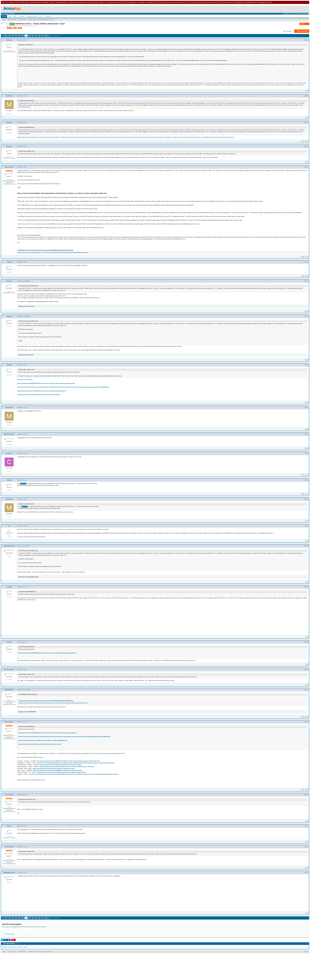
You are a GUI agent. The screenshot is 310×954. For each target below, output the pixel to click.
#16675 (306, 872)
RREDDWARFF (9, 689)
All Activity (22, 16)
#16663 (306, 480)
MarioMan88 (9, 96)
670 (36, 35)
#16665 (306, 525)
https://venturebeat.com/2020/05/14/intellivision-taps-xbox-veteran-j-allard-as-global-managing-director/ (46, 383)
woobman (9, 262)
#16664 (306, 499)
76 (307, 23)
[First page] (2, 36)
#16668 (306, 642)
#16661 (306, 434)
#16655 (306, 167)
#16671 (306, 721)
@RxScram (23, 483)
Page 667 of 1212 (55, 35)
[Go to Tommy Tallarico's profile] (5, 23)
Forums (301, 13)
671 (39, 35)
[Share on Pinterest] (14, 940)
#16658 (306, 316)
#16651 (306, 40)
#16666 (306, 546)
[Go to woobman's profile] (9, 266)
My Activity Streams (32, 16)
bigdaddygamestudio (9, 546)
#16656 (306, 262)
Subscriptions (48, 16)
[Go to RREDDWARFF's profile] (9, 694)
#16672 (306, 794)
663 (13, 35)
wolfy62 (25, 947)
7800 (290, 13)
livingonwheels (12, 947)
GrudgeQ (9, 365)
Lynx (294, 13)
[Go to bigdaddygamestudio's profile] (9, 550)
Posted (21, 40)
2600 (284, 13)
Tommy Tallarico (12, 25)
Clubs (9, 16)
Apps (14, 16)
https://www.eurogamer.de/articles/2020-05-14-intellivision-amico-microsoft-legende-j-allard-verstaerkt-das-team (68, 761)
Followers (303, 23)
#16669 (306, 669)
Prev (6, 35)
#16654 (306, 146)
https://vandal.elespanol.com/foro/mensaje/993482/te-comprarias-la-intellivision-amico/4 (57, 770)
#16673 (306, 826)
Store (305, 13)
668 (29, 35)
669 (32, 35)
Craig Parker (9, 453)
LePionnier (9, 281)
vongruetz (9, 122)
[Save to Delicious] (9, 940)
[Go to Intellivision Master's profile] (9, 439)
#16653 (306, 122)
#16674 (306, 846)
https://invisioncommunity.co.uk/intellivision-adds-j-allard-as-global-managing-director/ (41, 391)
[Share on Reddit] (12, 940)
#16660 (306, 407)
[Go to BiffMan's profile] (9, 830)
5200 (287, 13)
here (239, 2)
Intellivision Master (9, 434)
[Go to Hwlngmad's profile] (9, 44)
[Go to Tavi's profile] (9, 530)
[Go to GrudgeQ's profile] (9, 369)
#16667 (306, 587)
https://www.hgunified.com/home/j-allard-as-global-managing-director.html (54, 768)
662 (9, 35)
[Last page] (49, 36)
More (40, 16)
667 (26, 35)
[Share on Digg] (7, 940)
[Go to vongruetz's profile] (9, 127)
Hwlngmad (9, 40)
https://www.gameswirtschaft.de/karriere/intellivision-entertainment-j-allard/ (38, 394)
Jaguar (297, 13)
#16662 (306, 453)
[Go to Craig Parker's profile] (9, 462)
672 (42, 35)
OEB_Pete (5, 947)
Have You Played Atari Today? (8, 13)
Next (46, 35)
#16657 (306, 281)
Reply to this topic (302, 31)
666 (22, 35)
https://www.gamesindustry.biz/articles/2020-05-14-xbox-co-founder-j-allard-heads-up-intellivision (66, 766)
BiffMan (9, 826)
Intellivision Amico (32, 25)
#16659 (306, 364)
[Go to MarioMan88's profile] (9, 104)
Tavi (9, 526)
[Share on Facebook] (4, 940)
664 (16, 35)
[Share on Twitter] (2, 940)
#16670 (306, 689)
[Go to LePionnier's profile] (9, 286)
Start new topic (287, 31)
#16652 (306, 95)
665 (19, 35)
